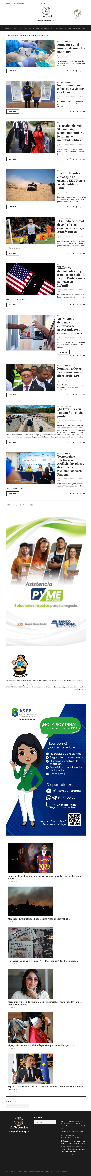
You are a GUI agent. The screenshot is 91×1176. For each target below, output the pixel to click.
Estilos (76, 28)
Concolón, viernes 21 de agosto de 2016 (19, 685)
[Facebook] (42, 3)
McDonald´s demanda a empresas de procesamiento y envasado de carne (70, 326)
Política (9, 28)
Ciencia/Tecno (57, 28)
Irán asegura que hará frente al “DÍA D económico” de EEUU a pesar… (43, 960)
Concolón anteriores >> (79, 690)
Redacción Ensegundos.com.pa (66, 56)
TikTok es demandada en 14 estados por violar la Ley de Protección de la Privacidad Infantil (71, 276)
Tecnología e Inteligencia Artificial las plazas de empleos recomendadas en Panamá (70, 465)
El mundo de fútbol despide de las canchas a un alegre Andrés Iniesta (71, 226)
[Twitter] (44, 3)
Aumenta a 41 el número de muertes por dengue (71, 48)
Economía (18, 28)
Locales (27, 28)
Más (83, 28)
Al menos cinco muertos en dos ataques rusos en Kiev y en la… (39, 918)
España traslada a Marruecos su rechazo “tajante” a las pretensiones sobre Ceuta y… (45, 1087)
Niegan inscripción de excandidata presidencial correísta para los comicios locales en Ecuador (46, 1003)
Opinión (68, 28)
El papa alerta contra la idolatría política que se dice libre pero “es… (42, 1045)
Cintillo (60, 41)
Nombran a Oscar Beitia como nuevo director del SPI (70, 372)
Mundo (36, 28)
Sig (31, 505)
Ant (8, 505)
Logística (64, 1171)
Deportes (45, 28)
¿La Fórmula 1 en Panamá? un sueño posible (70, 412)
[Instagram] (47, 3)
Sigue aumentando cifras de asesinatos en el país (70, 88)
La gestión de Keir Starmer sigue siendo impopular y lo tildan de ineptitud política (70, 132)
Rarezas (58, 1171)
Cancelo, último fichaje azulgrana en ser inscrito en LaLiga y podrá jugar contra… (44, 877)
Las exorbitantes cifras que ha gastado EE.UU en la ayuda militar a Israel (71, 180)
